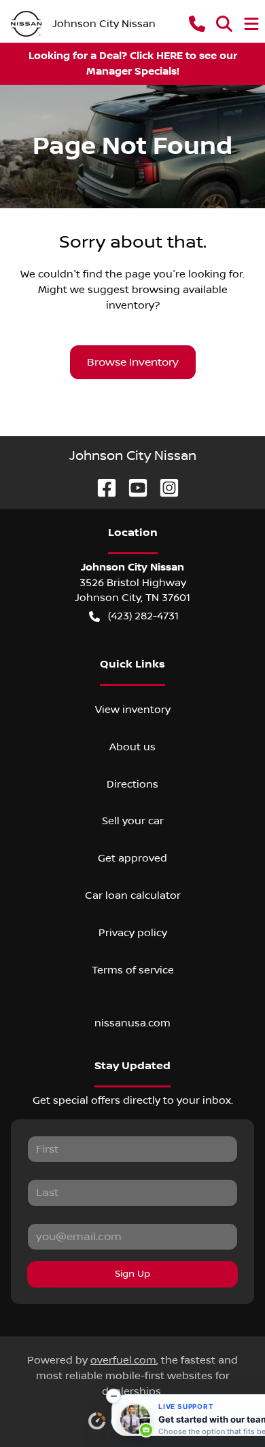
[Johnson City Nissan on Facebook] (101, 487)
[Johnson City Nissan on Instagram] (163, 487)
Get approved (132, 858)
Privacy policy (133, 933)
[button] (197, 23)
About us (132, 747)
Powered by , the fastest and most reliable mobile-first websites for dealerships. (132, 1375)
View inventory (133, 709)
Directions (132, 784)
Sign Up (132, 1274)
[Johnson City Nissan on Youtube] (132, 487)
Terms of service (133, 970)
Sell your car (133, 821)
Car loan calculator (133, 895)
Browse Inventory (133, 362)
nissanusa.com (132, 1023)
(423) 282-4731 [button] (143, 616)
